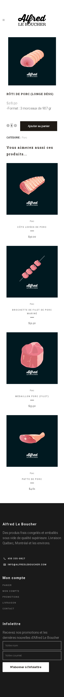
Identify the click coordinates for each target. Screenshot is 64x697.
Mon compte (11, 591)
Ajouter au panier (39, 126)
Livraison (9, 603)
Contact (8, 608)
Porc (24, 137)
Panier (7, 585)
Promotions (11, 597)
